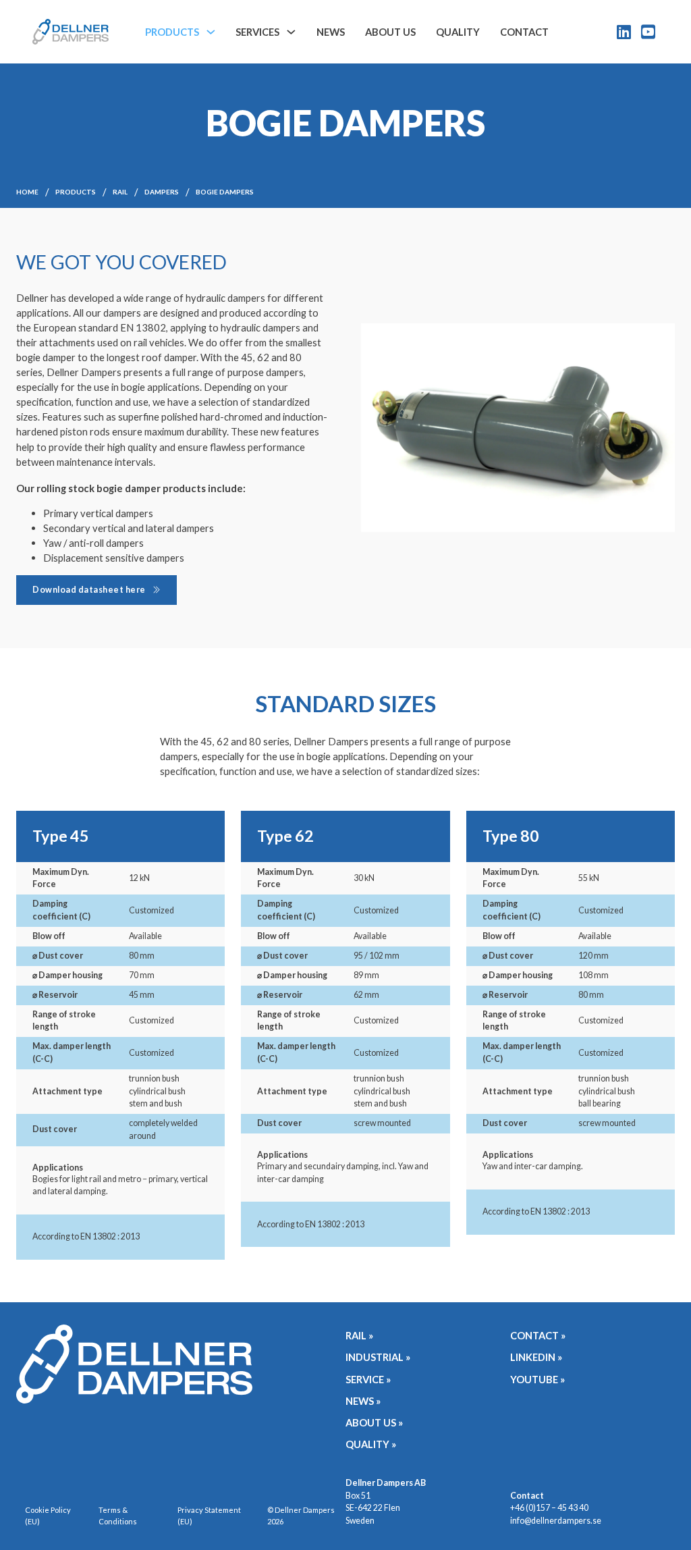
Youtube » (537, 1379)
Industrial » (378, 1357)
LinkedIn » (536, 1357)
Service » (368, 1379)
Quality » (371, 1444)
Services (257, 32)
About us (390, 32)
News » (363, 1401)
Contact (524, 32)
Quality (458, 32)
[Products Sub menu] (211, 32)
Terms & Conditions (118, 1515)
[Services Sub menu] (291, 32)
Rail (120, 192)
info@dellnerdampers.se (555, 1521)
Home (27, 192)
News (330, 32)
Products (172, 32)
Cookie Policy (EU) (48, 1515)
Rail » (359, 1335)
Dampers (161, 192)
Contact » (537, 1335)
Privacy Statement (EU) (209, 1515)
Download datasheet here (89, 590)
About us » (374, 1422)
